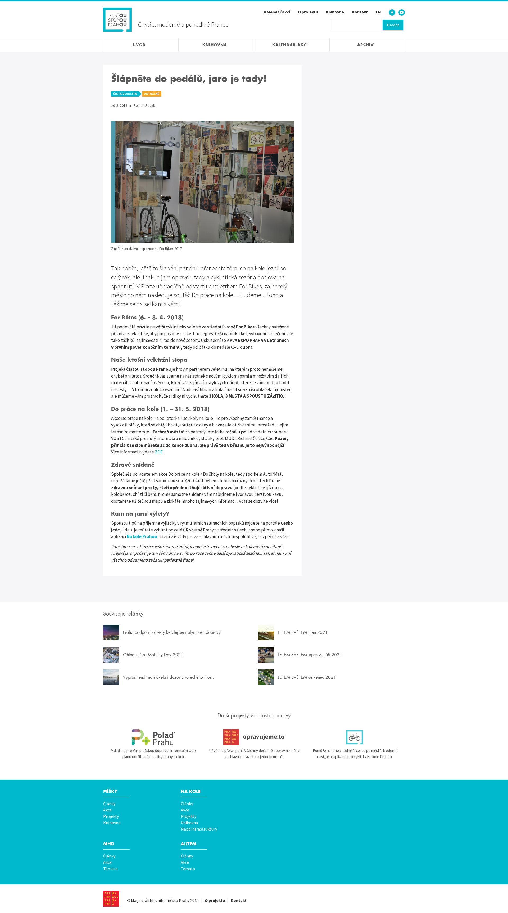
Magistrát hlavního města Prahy (160, 900)
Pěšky (110, 791)
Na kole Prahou (142, 536)
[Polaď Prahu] (153, 737)
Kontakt (360, 12)
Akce (107, 810)
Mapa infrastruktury (199, 829)
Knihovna (335, 12)
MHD (108, 844)
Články (109, 803)
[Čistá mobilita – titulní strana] (117, 19)
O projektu (308, 12)
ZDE (159, 452)
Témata (110, 868)
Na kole (191, 791)
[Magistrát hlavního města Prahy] (111, 899)
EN (378, 12)
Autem (188, 844)
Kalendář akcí (277, 12)
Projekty (111, 816)
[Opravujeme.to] (254, 737)
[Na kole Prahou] (355, 737)
